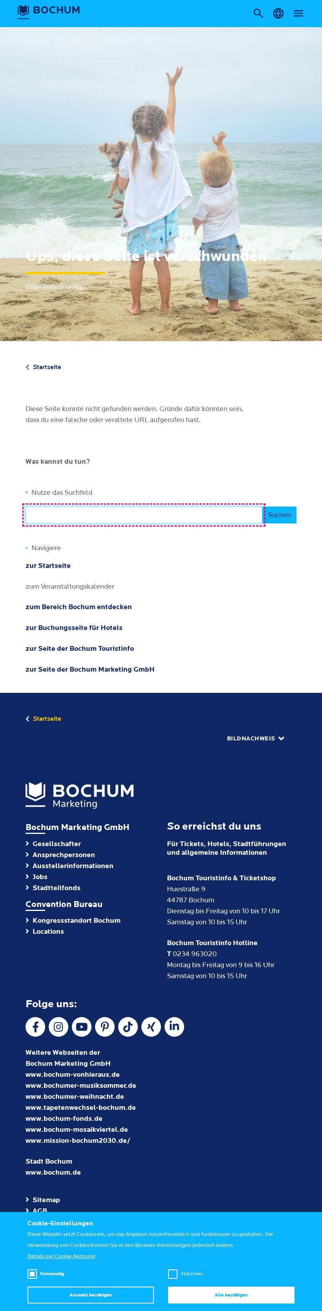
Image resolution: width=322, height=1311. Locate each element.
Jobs (40, 876)
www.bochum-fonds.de (64, 1118)
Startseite (47, 367)
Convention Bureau (64, 904)
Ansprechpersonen (64, 854)
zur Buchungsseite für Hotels (74, 627)
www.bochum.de (53, 1172)
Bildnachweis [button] (251, 738)
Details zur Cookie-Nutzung (61, 1256)
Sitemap (46, 1200)
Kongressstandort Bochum (77, 920)
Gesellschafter (57, 843)
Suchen (279, 515)
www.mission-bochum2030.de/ (78, 1140)
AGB (40, 1211)
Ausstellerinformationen (73, 865)
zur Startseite (48, 565)
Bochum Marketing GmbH (78, 827)
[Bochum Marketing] (48, 12)
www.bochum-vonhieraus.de (73, 1074)
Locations (48, 931)
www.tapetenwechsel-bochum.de (81, 1107)
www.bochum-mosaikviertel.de (77, 1129)
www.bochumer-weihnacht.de (75, 1096)
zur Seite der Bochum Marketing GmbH (90, 669)
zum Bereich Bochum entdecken (79, 606)
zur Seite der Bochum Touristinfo (80, 648)
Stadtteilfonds (56, 887)
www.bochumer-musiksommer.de (81, 1085)
